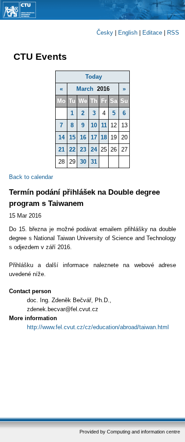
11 (104, 125)
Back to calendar (31, 177)
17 (94, 137)
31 (94, 161)
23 (83, 149)
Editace (152, 32)
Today (93, 76)
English (127, 32)
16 (83, 137)
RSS (173, 32)
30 (83, 161)
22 (72, 149)
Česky (105, 32)
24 (94, 149)
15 (72, 137)
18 (104, 137)
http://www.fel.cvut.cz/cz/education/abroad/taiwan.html (98, 327)
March (84, 88)
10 (94, 125)
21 (61, 149)
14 (61, 137)
